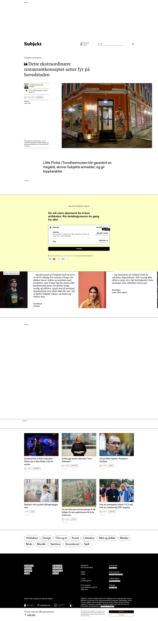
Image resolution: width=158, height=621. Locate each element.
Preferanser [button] (121, 615)
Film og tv (61, 538)
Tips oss (55, 573)
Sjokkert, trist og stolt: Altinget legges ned (41, 506)
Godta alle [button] (121, 611)
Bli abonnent (57, 566)
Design (47, 538)
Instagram (28, 571)
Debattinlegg (57, 571)
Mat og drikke (31, 97)
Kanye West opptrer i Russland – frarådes (114, 460)
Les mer (31, 615)
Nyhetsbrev (29, 566)
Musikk (105, 465)
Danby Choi (113, 568)
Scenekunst (72, 544)
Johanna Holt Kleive (36, 85)
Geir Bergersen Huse (116, 574)
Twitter (27, 573)
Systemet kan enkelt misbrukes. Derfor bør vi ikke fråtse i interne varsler (38, 462)
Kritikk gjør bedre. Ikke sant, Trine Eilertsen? (77, 460)
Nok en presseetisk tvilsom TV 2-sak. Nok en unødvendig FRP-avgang (116, 506)
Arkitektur (32, 538)
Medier (29, 468)
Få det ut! (31, 92)
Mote (29, 544)
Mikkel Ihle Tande (114, 581)
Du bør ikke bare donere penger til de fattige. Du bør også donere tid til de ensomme (78, 512)
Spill (86, 544)
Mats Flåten (113, 587)
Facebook (28, 568)
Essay (74, 519)
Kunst (75, 538)
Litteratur (89, 538)
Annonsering (57, 568)
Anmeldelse (40, 97)
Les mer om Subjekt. (107, 606)
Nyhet (111, 465)
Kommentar (36, 468)
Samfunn (68, 519)
